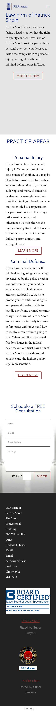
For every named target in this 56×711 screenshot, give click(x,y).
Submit (42, 476)
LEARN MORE (28, 250)
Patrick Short (31, 621)
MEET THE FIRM (28, 76)
